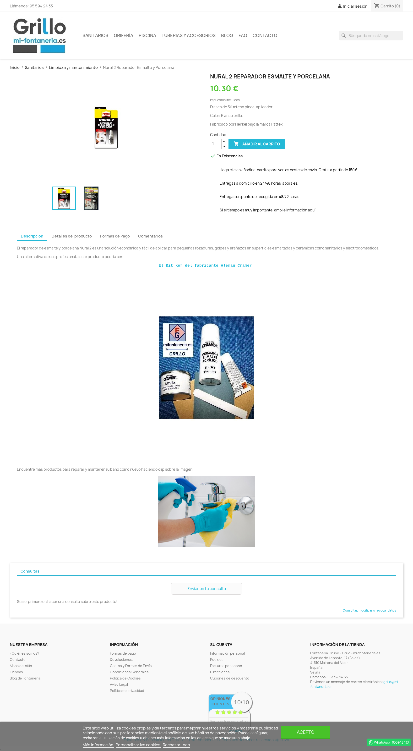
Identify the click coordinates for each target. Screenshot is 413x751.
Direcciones (220, 672)
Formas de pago (123, 653)
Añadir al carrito (257, 144)
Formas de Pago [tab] (115, 236)
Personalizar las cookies (138, 744)
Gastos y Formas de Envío (131, 665)
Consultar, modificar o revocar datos (369, 610)
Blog (227, 36)
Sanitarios (95, 36)
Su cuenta (221, 644)
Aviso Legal (119, 684)
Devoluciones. (121, 659)
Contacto (265, 36)
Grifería (123, 36)
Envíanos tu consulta (206, 588)
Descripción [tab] (32, 236)
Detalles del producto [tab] (72, 236)
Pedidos (216, 659)
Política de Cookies (125, 678)
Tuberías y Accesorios (189, 36)
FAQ (243, 36)
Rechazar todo (176, 744)
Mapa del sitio (21, 665)
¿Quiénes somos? (24, 653)
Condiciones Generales (129, 672)
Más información (98, 744)
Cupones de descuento (229, 678)
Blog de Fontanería (25, 678)
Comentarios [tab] (150, 236)
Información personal (227, 653)
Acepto (305, 732)
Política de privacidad (127, 690)
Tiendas (16, 672)
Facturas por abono (226, 665)
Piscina (147, 36)
